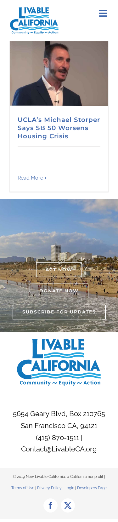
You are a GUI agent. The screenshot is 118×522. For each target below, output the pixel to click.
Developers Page (92, 488)
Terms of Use (22, 488)
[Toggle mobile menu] (104, 13)
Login (69, 488)
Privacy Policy (50, 488)
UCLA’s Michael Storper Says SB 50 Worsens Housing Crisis (59, 128)
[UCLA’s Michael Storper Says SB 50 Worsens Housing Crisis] (59, 73)
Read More (30, 178)
